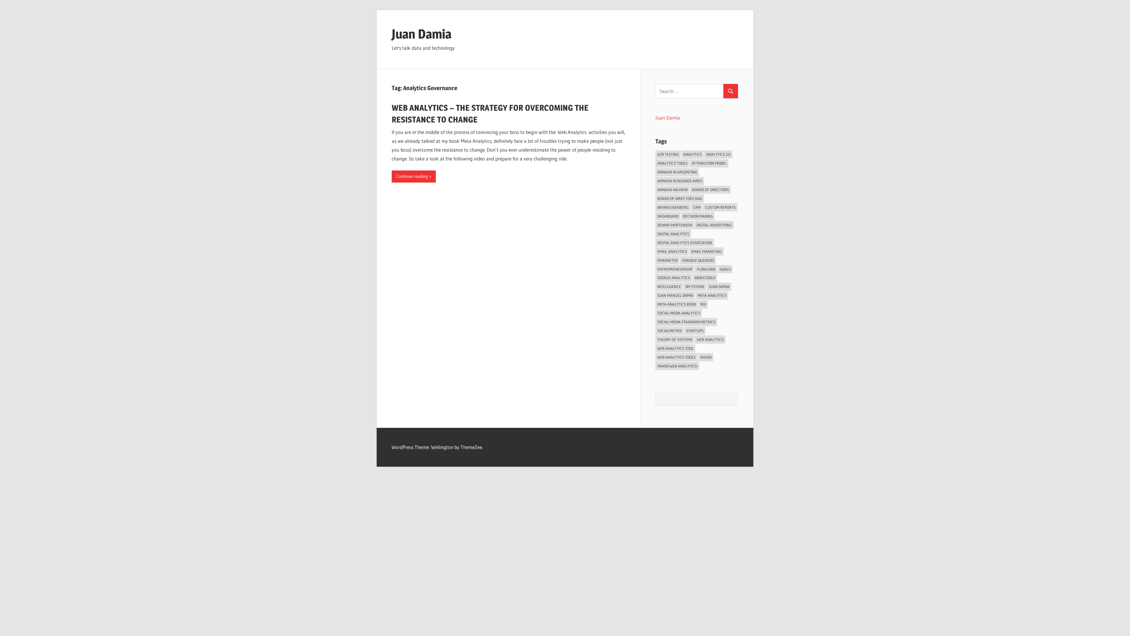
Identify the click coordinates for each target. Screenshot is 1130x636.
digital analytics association (684, 242)
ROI (703, 304)
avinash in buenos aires (679, 180)
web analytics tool (675, 348)
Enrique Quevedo (698, 260)
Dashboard (668, 216)
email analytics (672, 251)
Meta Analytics (712, 295)
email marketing (706, 251)
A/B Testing (668, 154)
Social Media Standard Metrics (686, 321)
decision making (698, 216)
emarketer (667, 260)
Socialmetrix (669, 330)
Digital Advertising (714, 225)
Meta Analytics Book (676, 304)
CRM (697, 207)
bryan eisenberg (673, 207)
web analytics (710, 339)
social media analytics (678, 313)
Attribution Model (709, 163)
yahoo (706, 357)
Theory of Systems (674, 339)
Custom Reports (720, 207)
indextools (704, 277)
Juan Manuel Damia (675, 295)
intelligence (669, 286)
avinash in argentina (677, 172)
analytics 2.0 (718, 154)
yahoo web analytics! (677, 366)
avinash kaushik (672, 189)
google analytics (673, 277)
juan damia (719, 286)
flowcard (706, 269)
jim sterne (694, 286)
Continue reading (412, 176)
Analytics (692, 154)
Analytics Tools (672, 163)
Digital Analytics (673, 233)
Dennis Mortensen (674, 225)
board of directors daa (679, 198)
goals (725, 269)
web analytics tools (676, 357)
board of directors (710, 189)
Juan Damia (421, 34)
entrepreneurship (674, 269)
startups (695, 330)
